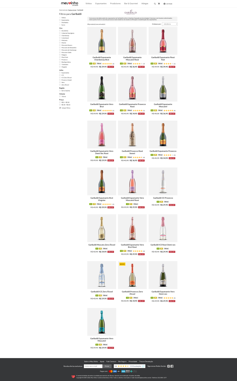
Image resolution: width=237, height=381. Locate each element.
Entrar (169, 4)
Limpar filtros (65, 108)
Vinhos (89, 3)
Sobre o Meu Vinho (91, 361)
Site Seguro (122, 361)
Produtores (115, 3)
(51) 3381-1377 (162, 377)
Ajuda (102, 361)
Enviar (107, 366)
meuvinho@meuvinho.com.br (143, 377)
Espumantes (101, 3)
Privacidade (133, 361)
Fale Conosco (111, 361)
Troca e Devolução (146, 361)
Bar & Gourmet (131, 3)
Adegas (144, 3)
